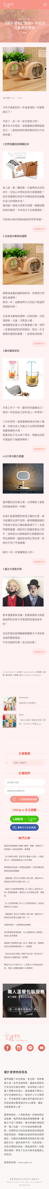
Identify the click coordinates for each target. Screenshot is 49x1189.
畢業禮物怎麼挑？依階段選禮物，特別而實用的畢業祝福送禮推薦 (24, 869)
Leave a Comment (33, 675)
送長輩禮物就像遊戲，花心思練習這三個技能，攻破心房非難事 (24, 934)
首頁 (25, 33)
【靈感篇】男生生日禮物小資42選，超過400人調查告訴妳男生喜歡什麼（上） (24, 880)
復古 (21, 675)
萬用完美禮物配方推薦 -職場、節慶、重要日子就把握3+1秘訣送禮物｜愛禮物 (23, 847)
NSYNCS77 (10, 672)
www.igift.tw (25, 1162)
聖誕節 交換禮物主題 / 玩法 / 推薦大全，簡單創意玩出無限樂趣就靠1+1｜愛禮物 (24, 945)
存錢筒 (16, 675)
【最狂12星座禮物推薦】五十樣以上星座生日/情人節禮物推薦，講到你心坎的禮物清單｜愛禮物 (24, 892)
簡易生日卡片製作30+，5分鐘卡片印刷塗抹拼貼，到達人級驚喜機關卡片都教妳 (23, 966)
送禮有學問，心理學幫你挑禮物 (17, 925)
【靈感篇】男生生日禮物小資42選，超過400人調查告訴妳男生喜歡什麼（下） (24, 916)
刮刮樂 (39, 672)
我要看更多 (39, 229)
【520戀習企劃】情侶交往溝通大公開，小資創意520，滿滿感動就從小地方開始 (24, 858)
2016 (33, 672)
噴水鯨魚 (8, 675)
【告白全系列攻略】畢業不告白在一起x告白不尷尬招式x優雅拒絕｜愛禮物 (23, 955)
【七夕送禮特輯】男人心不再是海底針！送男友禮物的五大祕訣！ (24, 905)
